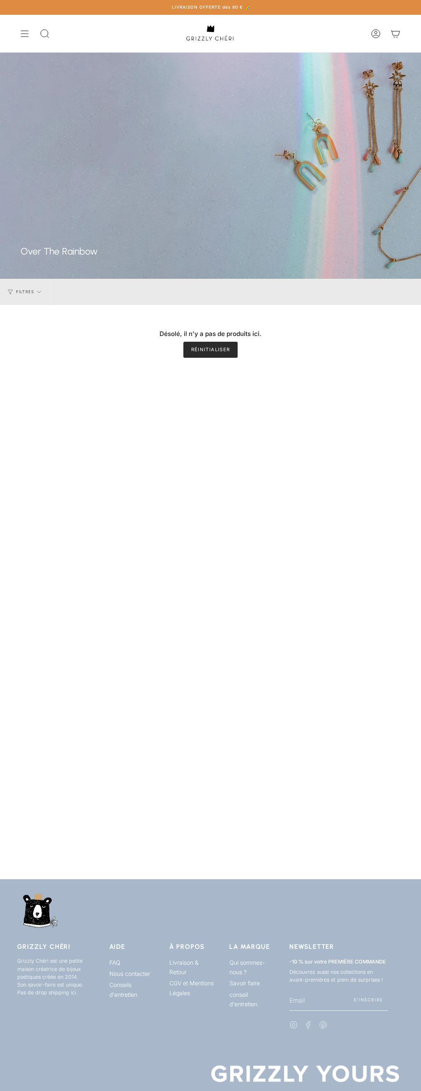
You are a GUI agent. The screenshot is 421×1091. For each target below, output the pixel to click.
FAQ (114, 962)
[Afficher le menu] (25, 33)
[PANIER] (395, 33)
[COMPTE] (376, 33)
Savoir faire (244, 983)
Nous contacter (129, 973)
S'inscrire (368, 1000)
